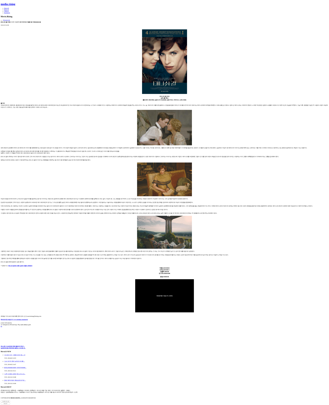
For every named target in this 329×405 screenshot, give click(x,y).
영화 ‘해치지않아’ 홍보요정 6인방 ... (15, 380)
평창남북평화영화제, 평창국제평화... (15, 367)
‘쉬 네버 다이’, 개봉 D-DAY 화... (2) (14, 355)
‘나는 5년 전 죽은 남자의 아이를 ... (14, 361)
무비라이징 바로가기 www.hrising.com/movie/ (14, 319)
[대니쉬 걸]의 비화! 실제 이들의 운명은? (20, 265)
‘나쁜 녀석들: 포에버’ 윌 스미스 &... (14, 374)
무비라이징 (6, 20)
